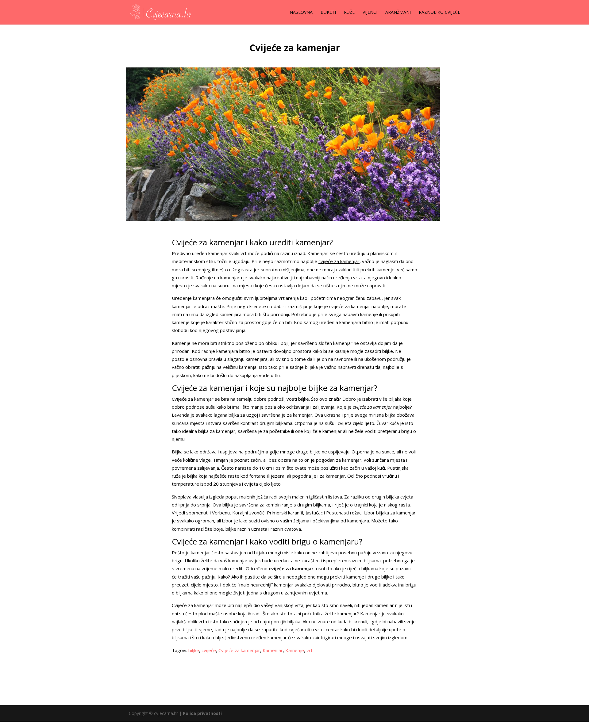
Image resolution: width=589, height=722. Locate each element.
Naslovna (301, 12)
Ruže (349, 12)
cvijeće (209, 650)
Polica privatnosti (202, 713)
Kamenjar (273, 650)
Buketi (328, 12)
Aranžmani (398, 12)
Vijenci (370, 12)
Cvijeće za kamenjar (239, 650)
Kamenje (294, 650)
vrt (309, 650)
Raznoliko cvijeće (439, 12)
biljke (193, 650)
